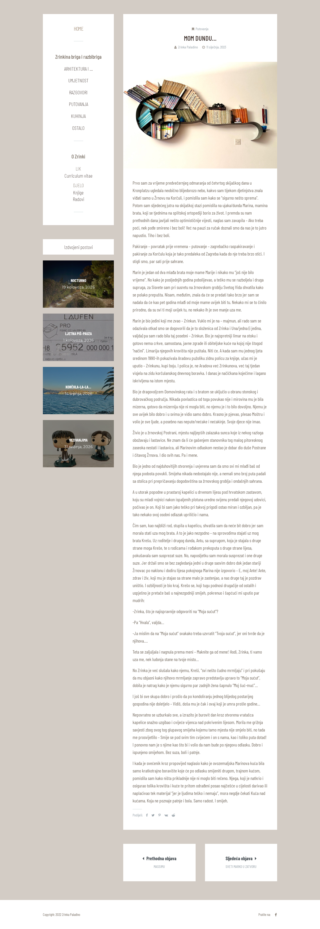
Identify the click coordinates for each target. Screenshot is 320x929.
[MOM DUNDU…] (200, 115)
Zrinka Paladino (188, 47)
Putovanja (202, 28)
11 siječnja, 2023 (216, 47)
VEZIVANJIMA (78, 440)
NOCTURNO (78, 280)
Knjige (78, 192)
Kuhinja (78, 116)
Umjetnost (78, 80)
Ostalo (78, 128)
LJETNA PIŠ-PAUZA (78, 333)
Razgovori (78, 92)
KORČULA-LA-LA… (78, 386)
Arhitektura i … (78, 69)
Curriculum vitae (78, 175)
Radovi (78, 199)
